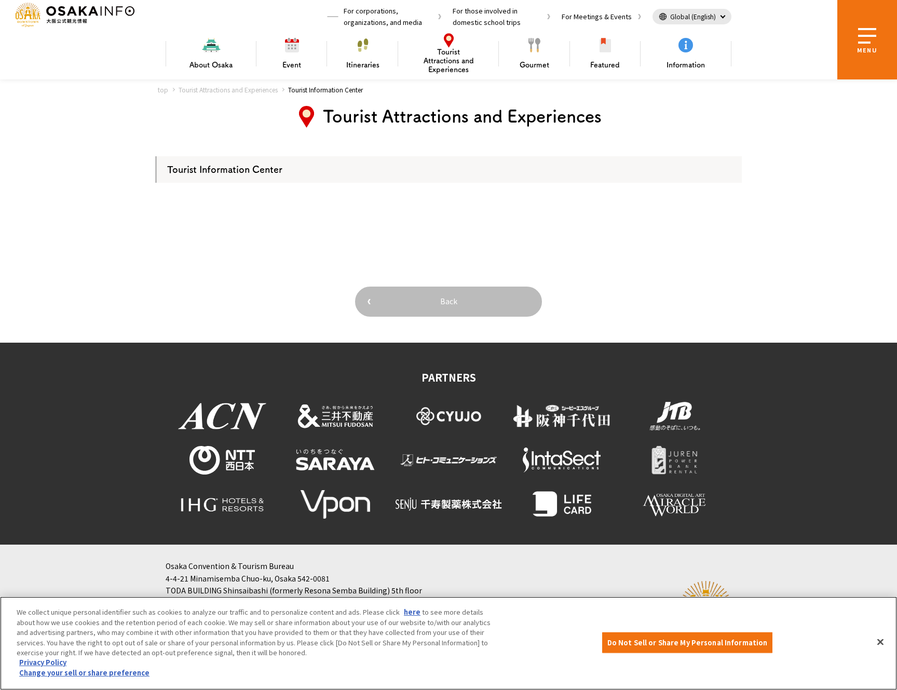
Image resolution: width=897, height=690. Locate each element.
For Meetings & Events (597, 16)
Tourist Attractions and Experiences (228, 89)
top (163, 89)
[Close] (880, 642)
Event (291, 65)
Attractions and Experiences (449, 60)
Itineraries (362, 65)
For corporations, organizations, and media (383, 16)
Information (686, 65)
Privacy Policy (42, 663)
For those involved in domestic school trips (487, 16)
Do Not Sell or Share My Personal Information (687, 642)
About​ (211, 65)
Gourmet (534, 65)
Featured (605, 65)
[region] (448, 643)
